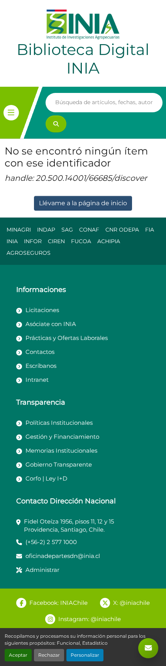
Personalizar (85, 655)
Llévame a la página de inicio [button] (83, 203)
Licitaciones (42, 310)
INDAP (46, 229)
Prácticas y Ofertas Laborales (66, 338)
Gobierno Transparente (58, 464)
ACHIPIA (108, 241)
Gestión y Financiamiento (62, 436)
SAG (67, 229)
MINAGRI (19, 229)
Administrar (42, 569)
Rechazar (49, 655)
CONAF (89, 229)
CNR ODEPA (122, 229)
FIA (149, 229)
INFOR (33, 241)
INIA (12, 241)
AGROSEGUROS (29, 252)
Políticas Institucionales (59, 422)
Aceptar (18, 655)
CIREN (56, 241)
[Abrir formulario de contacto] (148, 648)
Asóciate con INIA (50, 324)
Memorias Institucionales (61, 450)
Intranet (37, 379)
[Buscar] (56, 123)
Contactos (39, 351)
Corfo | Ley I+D (46, 478)
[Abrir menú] (11, 112)
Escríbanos (40, 365)
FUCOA (81, 241)
